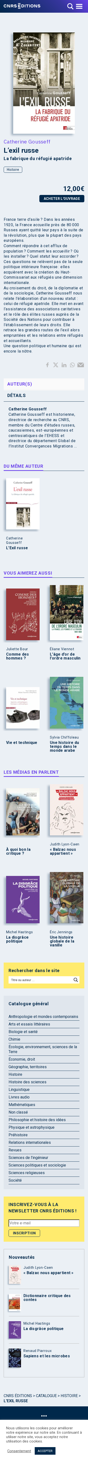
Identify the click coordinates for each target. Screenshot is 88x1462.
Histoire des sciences (27, 1082)
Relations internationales (30, 1142)
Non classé (18, 1112)
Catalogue (46, 1395)
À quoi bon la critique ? (18, 851)
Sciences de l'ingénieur (28, 1157)
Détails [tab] (16, 395)
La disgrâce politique (17, 939)
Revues (15, 1150)
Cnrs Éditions (18, 1395)
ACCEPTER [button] (45, 1451)
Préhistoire (18, 1135)
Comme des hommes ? (17, 656)
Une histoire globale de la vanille (62, 941)
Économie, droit (22, 1059)
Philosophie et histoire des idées (37, 1119)
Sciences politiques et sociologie (37, 1165)
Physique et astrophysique (32, 1127)
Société (15, 1180)
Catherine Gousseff (27, 141)
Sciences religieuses (27, 1172)
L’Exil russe (17, 548)
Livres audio (19, 1097)
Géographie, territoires (28, 1067)
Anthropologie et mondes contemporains (43, 1016)
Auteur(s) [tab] (19, 383)
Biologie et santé (23, 1031)
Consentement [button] (19, 1451)
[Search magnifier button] (75, 980)
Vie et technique (21, 743)
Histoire (13, 170)
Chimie (14, 1039)
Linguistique (19, 1089)
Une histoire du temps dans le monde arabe (64, 746)
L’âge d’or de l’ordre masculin (65, 656)
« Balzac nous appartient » (63, 851)
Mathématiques (22, 1104)
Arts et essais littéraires (29, 1024)
